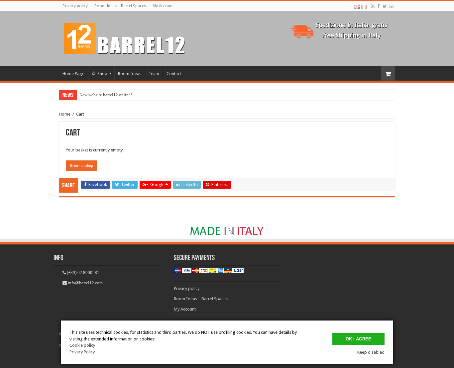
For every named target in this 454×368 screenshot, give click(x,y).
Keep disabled (371, 352)
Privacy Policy (82, 351)
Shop (102, 73)
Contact (174, 73)
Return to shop (81, 165)
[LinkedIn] (391, 6)
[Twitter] (385, 6)
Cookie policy (82, 345)
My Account (163, 6)
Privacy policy (75, 6)
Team (154, 73)
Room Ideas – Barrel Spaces (120, 6)
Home (64, 114)
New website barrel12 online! (105, 94)
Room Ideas (129, 73)
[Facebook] (379, 6)
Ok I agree (358, 338)
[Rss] (372, 6)
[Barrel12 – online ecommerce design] (128, 37)
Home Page (73, 73)
